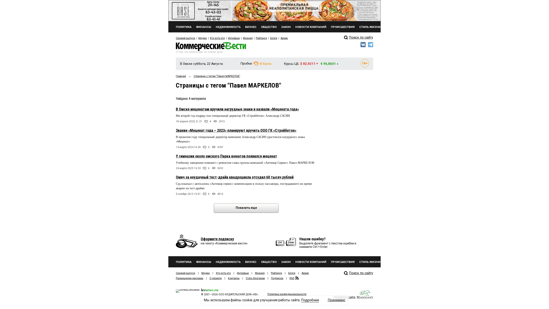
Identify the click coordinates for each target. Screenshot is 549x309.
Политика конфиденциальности (286, 294)
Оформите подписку (217, 239)
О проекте (216, 278)
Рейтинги (261, 38)
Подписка (277, 278)
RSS (292, 278)
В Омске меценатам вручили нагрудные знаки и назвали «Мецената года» (237, 109)
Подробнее (310, 300)
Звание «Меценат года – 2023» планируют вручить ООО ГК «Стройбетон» (236, 130)
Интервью (234, 38)
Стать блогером (255, 278)
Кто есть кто (217, 38)
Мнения (248, 38)
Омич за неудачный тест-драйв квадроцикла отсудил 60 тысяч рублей (235, 177)
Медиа (202, 38)
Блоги (273, 38)
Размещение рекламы (189, 278)
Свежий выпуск (185, 38)
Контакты (234, 278)
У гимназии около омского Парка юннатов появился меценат (226, 156)
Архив (284, 38)
